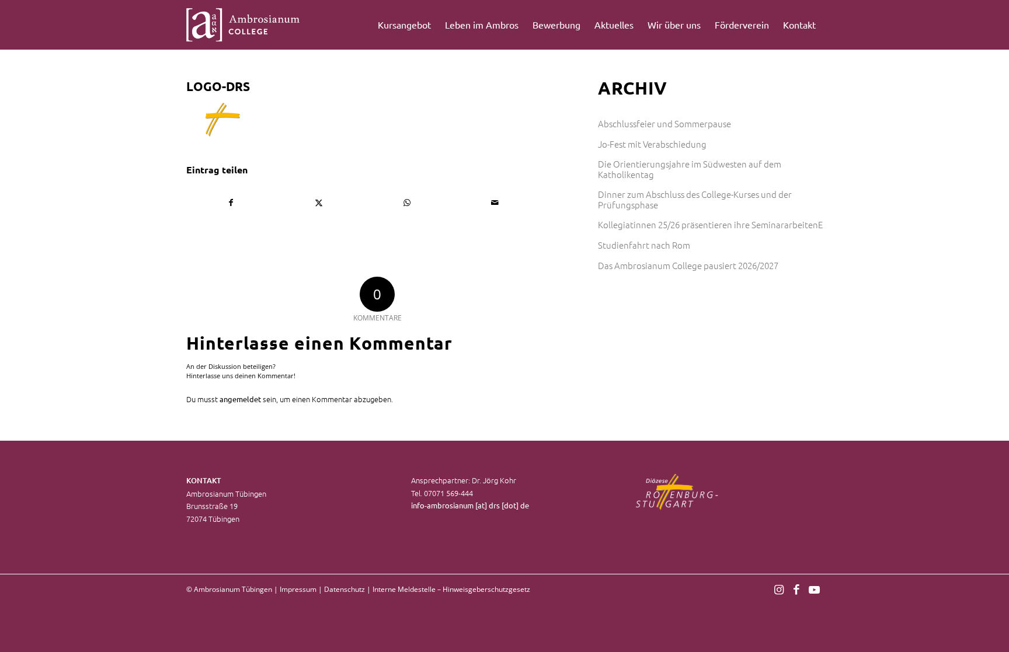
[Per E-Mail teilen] (495, 202)
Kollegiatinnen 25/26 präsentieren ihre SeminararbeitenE (710, 224)
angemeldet (240, 399)
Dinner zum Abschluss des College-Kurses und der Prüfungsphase (695, 199)
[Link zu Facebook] (796, 589)
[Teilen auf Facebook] (231, 202)
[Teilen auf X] (319, 202)
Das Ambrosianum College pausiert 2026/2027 (688, 265)
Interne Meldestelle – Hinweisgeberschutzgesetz (451, 589)
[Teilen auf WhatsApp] (407, 202)
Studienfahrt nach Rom (644, 245)
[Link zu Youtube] (814, 589)
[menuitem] (404, 25)
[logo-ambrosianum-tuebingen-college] (243, 25)
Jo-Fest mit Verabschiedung (652, 144)
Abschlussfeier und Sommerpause (664, 123)
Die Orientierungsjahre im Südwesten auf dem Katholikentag (689, 169)
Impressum (298, 589)
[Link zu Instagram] (779, 589)
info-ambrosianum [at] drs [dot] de (470, 505)
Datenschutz (344, 589)
